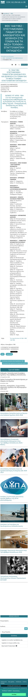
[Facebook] (12, 64)
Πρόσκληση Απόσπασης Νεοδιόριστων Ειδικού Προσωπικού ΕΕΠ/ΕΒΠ (13, 578)
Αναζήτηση (18, 681)
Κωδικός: (2, 626)
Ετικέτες (25, 681)
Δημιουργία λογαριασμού (9, 646)
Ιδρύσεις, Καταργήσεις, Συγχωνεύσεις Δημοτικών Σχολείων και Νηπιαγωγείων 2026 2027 (13, 387)
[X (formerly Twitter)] (19, 64)
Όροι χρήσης (11, 681)
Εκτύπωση (24, 64)
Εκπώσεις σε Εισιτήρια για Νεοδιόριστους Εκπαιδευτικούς (11, 525)
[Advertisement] (14, 599)
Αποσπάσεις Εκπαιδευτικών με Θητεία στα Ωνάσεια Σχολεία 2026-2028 (13, 414)
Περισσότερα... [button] (16, 690)
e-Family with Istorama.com (14, 686)
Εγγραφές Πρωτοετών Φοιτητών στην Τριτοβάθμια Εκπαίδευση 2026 (13, 551)
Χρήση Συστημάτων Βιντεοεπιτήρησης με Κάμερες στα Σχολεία (13, 380)
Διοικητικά (9, 354)
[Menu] (26, 6)
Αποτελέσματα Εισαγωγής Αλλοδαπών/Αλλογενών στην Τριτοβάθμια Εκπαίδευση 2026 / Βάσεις (11, 442)
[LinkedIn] (15, 64)
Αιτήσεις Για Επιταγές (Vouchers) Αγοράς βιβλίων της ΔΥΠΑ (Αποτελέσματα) (11, 498)
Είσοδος (3, 683)
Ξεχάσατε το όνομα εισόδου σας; (11, 643)
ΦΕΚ (3, 354)
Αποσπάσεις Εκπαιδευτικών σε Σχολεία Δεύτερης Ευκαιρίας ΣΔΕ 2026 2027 (13, 470)
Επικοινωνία (4, 681)
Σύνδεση (14, 636)
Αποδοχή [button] (14, 694)
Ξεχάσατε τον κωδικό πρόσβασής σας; (12, 640)
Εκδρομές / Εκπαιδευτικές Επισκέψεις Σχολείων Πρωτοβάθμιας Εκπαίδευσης (13, 374)
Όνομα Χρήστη (4, 621)
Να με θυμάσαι (6, 632)
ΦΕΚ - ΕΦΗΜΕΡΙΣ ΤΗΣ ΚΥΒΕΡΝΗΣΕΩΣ (13, 58)
